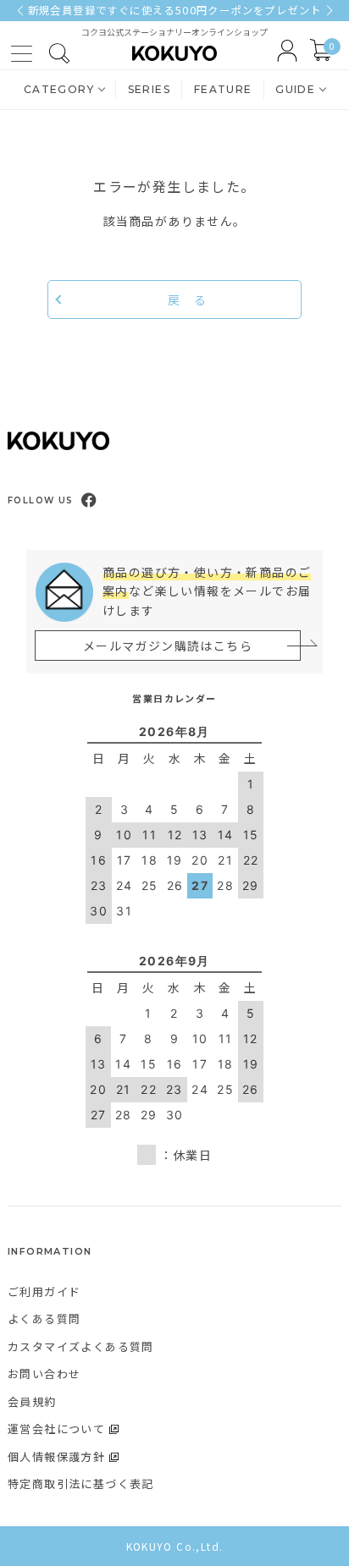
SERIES (149, 89)
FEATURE (223, 89)
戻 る (187, 299)
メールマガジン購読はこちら (167, 645)
